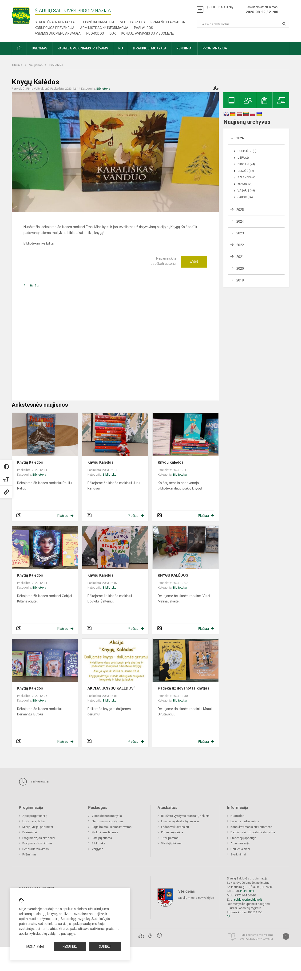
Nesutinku (70, 946)
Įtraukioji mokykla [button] (149, 48)
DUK (113, 33)
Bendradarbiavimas (35, 849)
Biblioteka (56, 65)
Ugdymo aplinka (33, 821)
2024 (240, 221)
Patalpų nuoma (102, 838)
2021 (240, 257)
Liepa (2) (243, 157)
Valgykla (97, 849)
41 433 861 (246, 891)
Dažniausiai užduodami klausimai (253, 832)
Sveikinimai (238, 854)
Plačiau (62, 516)
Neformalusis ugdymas (107, 821)
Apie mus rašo (240, 843)
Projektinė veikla (172, 832)
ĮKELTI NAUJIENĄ (220, 7)
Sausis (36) (245, 197)
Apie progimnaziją (34, 816)
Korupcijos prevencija (55, 28)
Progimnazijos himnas (37, 843)
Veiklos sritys (132, 22)
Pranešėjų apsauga (167, 22)
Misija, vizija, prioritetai (37, 827)
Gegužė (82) (246, 171)
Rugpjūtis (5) (247, 151)
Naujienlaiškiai (240, 849)
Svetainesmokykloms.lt (256, 938)
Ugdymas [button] (39, 48)
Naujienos (36, 65)
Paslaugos (143, 28)
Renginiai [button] (184, 48)
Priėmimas (29, 854)
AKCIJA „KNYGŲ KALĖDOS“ (111, 688)
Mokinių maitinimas (105, 832)
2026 (240, 138)
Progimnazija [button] (214, 48)
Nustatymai (35, 946)
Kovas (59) (245, 184)
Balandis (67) (247, 177)
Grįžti (34, 285)
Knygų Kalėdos (30, 462)
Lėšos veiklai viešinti (175, 827)
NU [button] (120, 48)
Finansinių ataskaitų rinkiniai (180, 821)
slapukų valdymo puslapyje (55, 933)
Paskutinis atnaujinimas (262, 9)
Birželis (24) (246, 164)
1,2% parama (169, 838)
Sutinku (105, 946)
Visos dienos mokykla (107, 816)
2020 (240, 268)
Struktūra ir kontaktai (55, 22)
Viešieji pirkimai (171, 843)
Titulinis (17, 65)
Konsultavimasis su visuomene (147, 33)
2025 (240, 210)
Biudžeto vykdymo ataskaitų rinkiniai (185, 816)
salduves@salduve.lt (248, 899)
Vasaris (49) (246, 190)
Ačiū (194, 262)
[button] (19, 48)
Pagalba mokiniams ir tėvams (111, 827)
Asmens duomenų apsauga (58, 33)
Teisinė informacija (98, 22)
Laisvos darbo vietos (244, 821)
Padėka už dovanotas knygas (183, 688)
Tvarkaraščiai (38, 781)
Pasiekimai (29, 832)
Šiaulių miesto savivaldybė (196, 897)
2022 (240, 245)
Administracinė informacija (104, 28)
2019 (240, 280)
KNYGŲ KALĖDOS (173, 575)
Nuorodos (95, 33)
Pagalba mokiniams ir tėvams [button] (82, 48)
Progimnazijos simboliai (38, 838)
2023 (240, 233)
